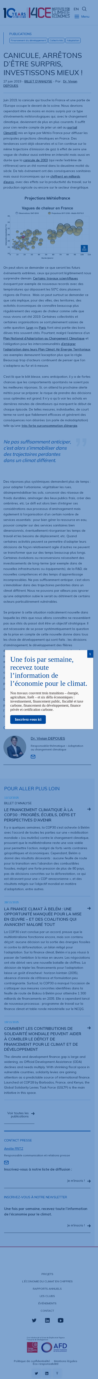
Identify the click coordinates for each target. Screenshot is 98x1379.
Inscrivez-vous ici (28, 719)
